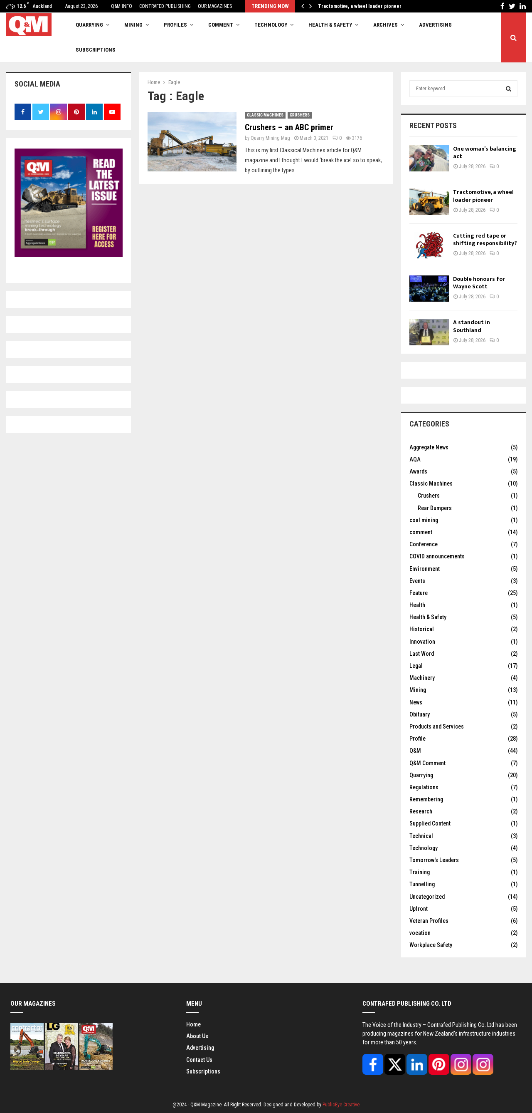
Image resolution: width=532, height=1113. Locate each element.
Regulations (423, 787)
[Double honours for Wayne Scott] (429, 288)
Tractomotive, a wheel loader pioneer (365, 6)
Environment (424, 568)
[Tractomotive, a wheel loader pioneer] (429, 201)
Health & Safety (330, 25)
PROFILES (175, 25)
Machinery (422, 677)
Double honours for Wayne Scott (479, 282)
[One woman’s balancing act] (429, 158)
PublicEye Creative (341, 1105)
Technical (421, 836)
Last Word (421, 653)
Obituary (419, 714)
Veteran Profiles (428, 920)
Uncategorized (427, 896)
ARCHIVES (385, 25)
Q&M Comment (427, 763)
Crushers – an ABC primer (289, 127)
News (415, 702)
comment (420, 532)
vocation (420, 933)
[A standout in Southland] (429, 332)
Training (419, 872)
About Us (197, 1036)
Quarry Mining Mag (270, 138)
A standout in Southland (471, 326)
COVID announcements (437, 556)
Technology (423, 848)
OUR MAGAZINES (215, 6)
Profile (417, 738)
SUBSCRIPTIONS (96, 50)
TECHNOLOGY (270, 25)
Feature (418, 593)
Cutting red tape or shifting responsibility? (485, 239)
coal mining (423, 520)
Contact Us (199, 1059)
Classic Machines (265, 115)
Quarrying (421, 775)
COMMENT (220, 25)
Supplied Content (430, 823)
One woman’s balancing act (484, 152)
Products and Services (436, 726)
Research (420, 811)
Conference (423, 544)
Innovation (422, 641)
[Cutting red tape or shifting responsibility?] (429, 245)
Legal (416, 665)
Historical (421, 629)
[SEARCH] (508, 88)
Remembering (426, 799)
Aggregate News (428, 447)
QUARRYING (89, 25)
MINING (133, 25)
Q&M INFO (121, 6)
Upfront (418, 908)
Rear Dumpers (435, 508)
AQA (415, 459)
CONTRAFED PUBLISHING (165, 6)
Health (417, 605)
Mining (417, 690)
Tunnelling (422, 884)
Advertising (435, 25)
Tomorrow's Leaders (434, 860)
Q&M (415, 750)
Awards (418, 471)
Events (417, 581)
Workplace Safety (430, 945)
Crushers (300, 115)
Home (193, 1024)
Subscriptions (203, 1071)
